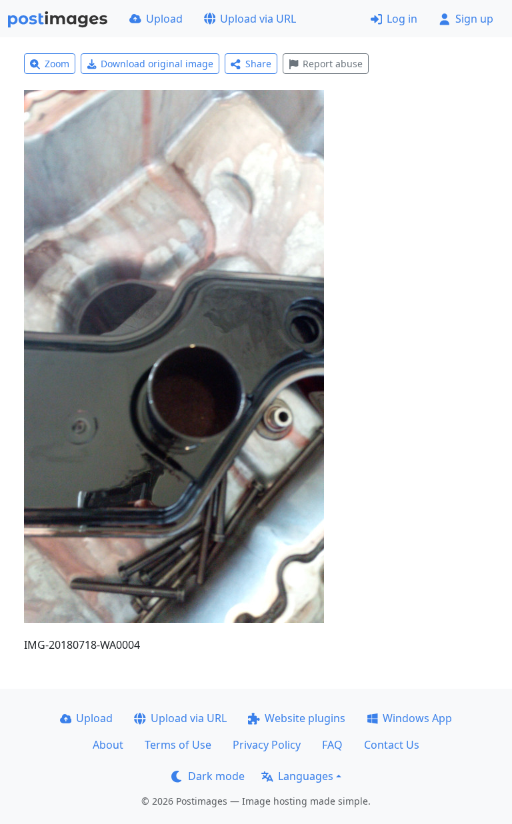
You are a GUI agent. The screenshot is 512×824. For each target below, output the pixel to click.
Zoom (57, 63)
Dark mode (216, 776)
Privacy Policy (267, 744)
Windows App (417, 718)
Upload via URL (258, 18)
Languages (305, 776)
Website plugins (305, 718)
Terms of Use (178, 744)
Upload (164, 18)
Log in (402, 18)
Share (258, 63)
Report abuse (333, 63)
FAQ (332, 744)
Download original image (157, 63)
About (108, 744)
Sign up (474, 18)
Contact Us (391, 744)
